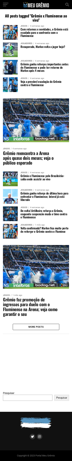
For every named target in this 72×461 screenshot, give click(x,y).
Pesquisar (8, 393)
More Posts (36, 326)
